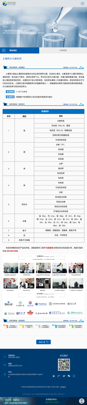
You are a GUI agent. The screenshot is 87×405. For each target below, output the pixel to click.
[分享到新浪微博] (64, 376)
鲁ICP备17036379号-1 (58, 394)
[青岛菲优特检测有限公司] (9, 3)
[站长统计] (63, 387)
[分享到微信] (69, 376)
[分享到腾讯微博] (59, 376)
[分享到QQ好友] (74, 376)
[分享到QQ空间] (54, 376)
